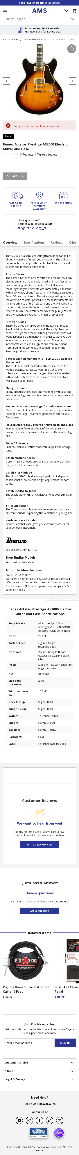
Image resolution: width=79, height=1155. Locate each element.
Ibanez (8, 136)
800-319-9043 (32, 229)
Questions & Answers (40, 882)
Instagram (29, 1120)
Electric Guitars (10, 39)
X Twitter (59, 1120)
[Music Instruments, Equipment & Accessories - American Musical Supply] (39, 10)
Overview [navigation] (10, 242)
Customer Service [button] (16, 1062)
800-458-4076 (46, 1104)
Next (72, 962)
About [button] (9, 1071)
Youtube (19, 1120)
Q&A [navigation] (72, 242)
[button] (74, 10)
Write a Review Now (39, 844)
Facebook (39, 1120)
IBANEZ (32, 549)
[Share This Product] (71, 48)
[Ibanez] (17, 546)
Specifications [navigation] (34, 242)
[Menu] (5, 10)
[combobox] (39, 19)
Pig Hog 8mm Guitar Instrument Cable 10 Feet (27, 989)
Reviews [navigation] (57, 242)
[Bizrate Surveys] (42, 1136)
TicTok (49, 1120)
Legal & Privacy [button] (15, 1079)
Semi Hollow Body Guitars (37, 39)
